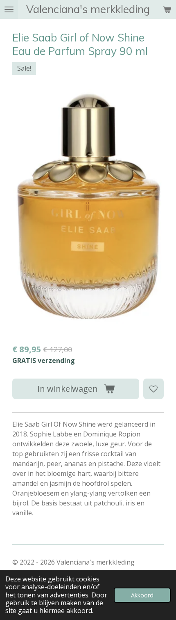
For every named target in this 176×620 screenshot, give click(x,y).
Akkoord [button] (142, 595)
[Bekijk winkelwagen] (167, 9)
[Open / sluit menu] (9, 9)
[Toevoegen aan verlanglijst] (153, 389)
